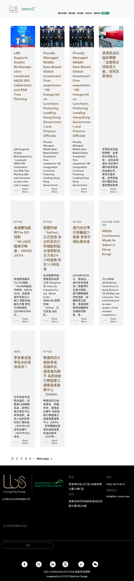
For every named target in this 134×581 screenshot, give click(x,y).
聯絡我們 (97, 13)
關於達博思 (62, 13)
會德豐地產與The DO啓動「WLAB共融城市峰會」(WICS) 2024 (23, 241)
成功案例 (80, 13)
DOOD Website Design (74, 576)
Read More (25, 190)
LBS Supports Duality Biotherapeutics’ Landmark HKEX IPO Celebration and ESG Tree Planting (23, 76)
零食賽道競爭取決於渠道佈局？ (22, 362)
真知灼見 (88, 13)
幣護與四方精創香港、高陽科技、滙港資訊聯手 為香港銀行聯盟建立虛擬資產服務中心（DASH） (52, 376)
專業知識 (71, 13)
